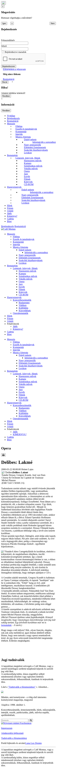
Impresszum (6, 728)
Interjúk (19, 134)
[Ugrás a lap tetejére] (3, 3)
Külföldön (23, 308)
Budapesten (24, 302)
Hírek (9, 205)
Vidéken (22, 305)
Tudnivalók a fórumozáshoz (14, 738)
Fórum (10, 208)
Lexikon (28, 152)
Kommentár (20, 131)
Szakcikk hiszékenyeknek (36, 150)
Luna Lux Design (33, 743)
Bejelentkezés (13, 118)
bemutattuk (6, 625)
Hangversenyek (14, 187)
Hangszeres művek (33, 160)
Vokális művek (31, 168)
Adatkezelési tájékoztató (12, 733)
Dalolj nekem (30, 139)
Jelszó (4, 46)
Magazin (11, 123)
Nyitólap (11, 115)
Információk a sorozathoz (44, 142)
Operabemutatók (20, 313)
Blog (9, 221)
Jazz (26, 174)
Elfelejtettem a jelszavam (14, 69)
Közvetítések (25, 310)
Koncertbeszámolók (22, 300)
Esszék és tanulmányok (26, 129)
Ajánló (10, 211)
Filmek (27, 179)
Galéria (10, 218)
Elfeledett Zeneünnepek (35, 147)
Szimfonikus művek (33, 166)
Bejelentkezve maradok (15, 52)
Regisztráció (8, 79)
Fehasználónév (8, 40)
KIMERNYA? (19, 434)
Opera (27, 171)
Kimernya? (12, 216)
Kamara (27, 163)
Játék (9, 213)
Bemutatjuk (12, 155)
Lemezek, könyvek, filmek (27, 158)
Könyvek (28, 181)
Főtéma (18, 126)
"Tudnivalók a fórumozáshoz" (22, 687)
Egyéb (27, 176)
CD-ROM (28, 184)
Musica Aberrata (23, 137)
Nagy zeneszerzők (32, 145)
